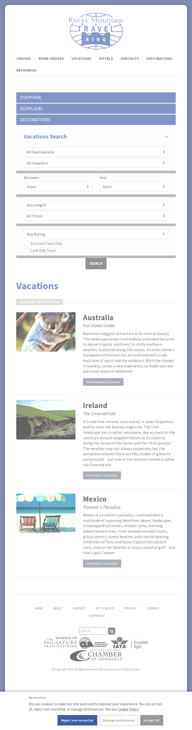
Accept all (152, 720)
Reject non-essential (77, 720)
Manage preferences (118, 720)
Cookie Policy (128, 709)
